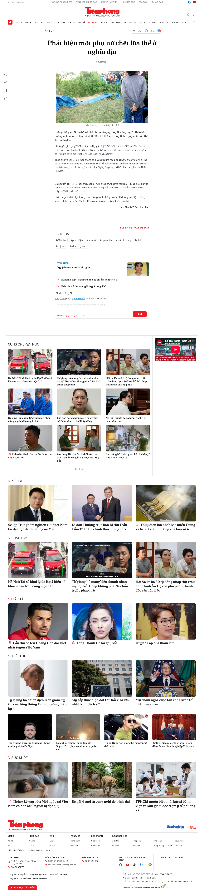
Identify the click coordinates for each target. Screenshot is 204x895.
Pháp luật (92, 22)
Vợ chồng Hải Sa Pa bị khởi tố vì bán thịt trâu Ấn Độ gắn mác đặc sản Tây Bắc (78, 457)
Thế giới (71, 22)
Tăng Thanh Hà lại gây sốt (96, 643)
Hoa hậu (175, 22)
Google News (159, 31)
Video (184, 22)
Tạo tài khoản (78, 298)
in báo (146, 31)
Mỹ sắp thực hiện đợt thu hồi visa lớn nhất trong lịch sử (100, 702)
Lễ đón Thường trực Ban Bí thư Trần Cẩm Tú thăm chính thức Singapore (99, 527)
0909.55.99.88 (55, 861)
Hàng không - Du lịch (163, 845)
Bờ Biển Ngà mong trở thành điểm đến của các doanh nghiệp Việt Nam (173, 744)
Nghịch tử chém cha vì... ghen (74, 267)
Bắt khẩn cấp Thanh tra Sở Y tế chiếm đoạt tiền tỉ (89, 279)
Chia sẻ (5, 83)
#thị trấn (61, 246)
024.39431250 (17, 867)
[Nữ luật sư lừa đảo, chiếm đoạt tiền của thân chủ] (128, 402)
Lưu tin (5, 90)
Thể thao (104, 22)
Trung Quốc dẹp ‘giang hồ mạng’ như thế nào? (125, 744)
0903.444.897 (91, 861)
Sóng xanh (39, 22)
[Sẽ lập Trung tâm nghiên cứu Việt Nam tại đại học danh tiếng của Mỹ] (38, 503)
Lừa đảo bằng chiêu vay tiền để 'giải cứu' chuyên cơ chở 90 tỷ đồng (77, 419)
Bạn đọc (136, 845)
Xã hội (19, 22)
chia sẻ (133, 31)
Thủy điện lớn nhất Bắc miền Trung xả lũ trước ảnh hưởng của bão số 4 (165, 527)
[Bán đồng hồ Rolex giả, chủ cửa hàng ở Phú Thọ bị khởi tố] (128, 438)
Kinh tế (28, 22)
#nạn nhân (106, 240)
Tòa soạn (143, 2)
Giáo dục (153, 22)
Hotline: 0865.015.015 (61, 2)
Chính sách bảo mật (172, 857)
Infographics (119, 836)
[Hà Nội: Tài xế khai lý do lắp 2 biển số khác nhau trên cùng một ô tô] (30, 362)
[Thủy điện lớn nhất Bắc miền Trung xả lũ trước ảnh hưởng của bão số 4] (166, 503)
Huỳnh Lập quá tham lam (155, 643)
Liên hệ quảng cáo (55, 857)
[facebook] (189, 2)
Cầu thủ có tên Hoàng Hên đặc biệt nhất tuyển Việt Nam (37, 645)
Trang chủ (10, 22)
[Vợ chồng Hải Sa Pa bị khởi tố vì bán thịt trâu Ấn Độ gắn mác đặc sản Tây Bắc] (79, 438)
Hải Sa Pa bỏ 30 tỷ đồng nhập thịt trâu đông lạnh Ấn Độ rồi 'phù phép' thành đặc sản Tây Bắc (126, 381)
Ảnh (52, 836)
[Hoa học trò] (192, 827)
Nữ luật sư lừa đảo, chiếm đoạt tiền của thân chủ (126, 419)
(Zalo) (65, 861)
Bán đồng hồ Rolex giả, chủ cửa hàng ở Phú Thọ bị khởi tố (128, 456)
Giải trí (142, 22)
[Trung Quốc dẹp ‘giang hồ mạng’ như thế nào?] (126, 727)
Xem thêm (194, 22)
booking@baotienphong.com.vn (62, 864)
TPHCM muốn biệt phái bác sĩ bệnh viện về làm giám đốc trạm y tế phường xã (165, 805)
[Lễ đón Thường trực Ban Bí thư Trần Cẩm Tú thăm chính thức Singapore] (102, 503)
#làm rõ (91, 240)
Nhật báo (34, 836)
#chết (138, 240)
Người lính (115, 22)
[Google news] (151, 864)
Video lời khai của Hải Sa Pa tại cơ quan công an (29, 456)
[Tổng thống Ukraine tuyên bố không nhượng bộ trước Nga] (30, 727)
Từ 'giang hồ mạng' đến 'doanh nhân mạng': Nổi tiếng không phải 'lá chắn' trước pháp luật (78, 381)
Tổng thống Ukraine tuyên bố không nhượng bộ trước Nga (29, 744)
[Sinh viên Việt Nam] (175, 827)
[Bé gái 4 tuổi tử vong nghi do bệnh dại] (102, 780)
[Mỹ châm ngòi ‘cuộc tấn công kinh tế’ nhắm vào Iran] (166, 678)
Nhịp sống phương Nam (39, 850)
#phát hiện (76, 240)
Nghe (5, 75)
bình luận (152, 31)
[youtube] (194, 2)
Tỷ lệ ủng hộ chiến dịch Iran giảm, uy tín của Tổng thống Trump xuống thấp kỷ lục (37, 704)
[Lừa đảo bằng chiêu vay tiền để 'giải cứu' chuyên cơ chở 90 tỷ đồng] (79, 402)
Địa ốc (50, 22)
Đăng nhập (60, 298)
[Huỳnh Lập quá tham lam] (166, 621)
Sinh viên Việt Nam (109, 2)
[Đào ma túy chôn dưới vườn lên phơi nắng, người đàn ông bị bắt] (30, 402)
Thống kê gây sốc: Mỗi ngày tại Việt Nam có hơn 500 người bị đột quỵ (38, 803)
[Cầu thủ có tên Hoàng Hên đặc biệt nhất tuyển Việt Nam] (38, 621)
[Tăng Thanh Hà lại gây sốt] (102, 621)
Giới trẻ (81, 22)
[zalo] (143, 864)
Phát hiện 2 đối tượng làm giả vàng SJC (83, 286)
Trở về (5, 106)
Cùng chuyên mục (23, 344)
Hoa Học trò (128, 2)
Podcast (75, 836)
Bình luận (5, 98)
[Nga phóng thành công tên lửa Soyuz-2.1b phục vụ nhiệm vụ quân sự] (78, 727)
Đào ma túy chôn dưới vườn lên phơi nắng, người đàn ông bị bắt (29, 419)
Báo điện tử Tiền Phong (102, 12)
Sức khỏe (60, 22)
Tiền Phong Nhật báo (86, 2)
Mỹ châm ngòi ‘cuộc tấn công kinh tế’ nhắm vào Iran (164, 702)
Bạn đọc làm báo (24, 887)
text (140, 31)
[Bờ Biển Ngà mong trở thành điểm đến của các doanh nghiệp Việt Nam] (174, 727)
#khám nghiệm (78, 246)
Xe (125, 22)
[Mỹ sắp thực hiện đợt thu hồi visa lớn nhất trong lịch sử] (102, 678)
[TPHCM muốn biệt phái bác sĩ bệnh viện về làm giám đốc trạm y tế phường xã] (166, 780)
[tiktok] (136, 864)
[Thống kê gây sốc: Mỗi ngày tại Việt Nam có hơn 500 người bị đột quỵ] (38, 780)
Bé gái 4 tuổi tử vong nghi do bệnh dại (101, 801)
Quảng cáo (157, 2)
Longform (97, 836)
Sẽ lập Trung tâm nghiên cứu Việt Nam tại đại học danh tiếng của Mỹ (37, 527)
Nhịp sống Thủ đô (16, 850)
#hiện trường (123, 240)
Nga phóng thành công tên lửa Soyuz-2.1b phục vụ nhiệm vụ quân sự (76, 746)
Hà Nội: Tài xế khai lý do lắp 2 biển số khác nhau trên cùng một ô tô (30, 379)
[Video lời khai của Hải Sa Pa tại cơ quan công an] (30, 438)
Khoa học (164, 22)
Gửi (140, 314)
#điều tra (61, 240)
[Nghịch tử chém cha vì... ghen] (138, 269)
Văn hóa (132, 22)
